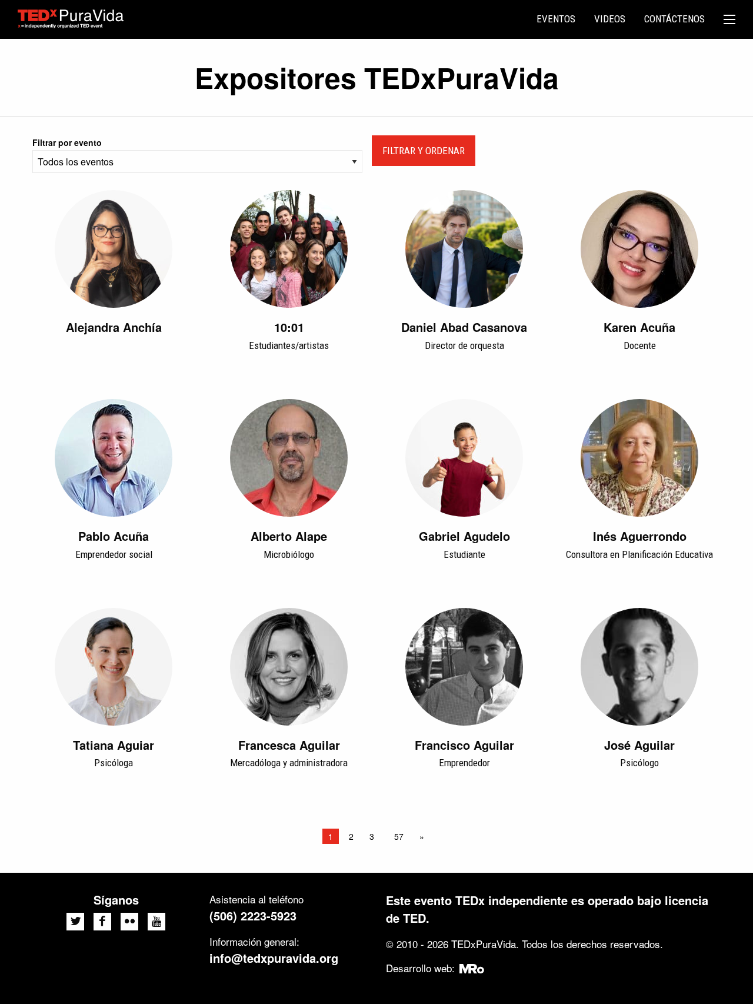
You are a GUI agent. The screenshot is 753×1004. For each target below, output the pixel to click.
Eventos (556, 19)
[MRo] (472, 967)
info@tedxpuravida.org (273, 957)
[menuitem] (556, 19)
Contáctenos (674, 19)
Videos (609, 19)
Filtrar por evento (67, 142)
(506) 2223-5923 (252, 915)
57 (399, 836)
